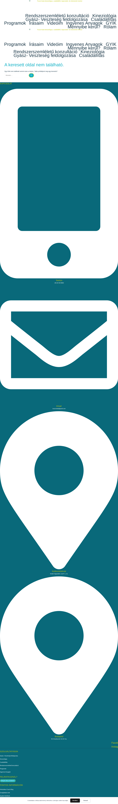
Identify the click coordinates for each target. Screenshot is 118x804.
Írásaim (36, 23)
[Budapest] (59, 733)
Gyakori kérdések (5, 796)
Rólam (110, 27)
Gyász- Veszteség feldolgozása (57, 19)
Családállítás (103, 19)
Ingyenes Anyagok (84, 23)
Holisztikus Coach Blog (6, 789)
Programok (15, 23)
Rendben (75, 800)
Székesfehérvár (59, 571)
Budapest (59, 736)
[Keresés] (31, 75)
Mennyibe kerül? (84, 27)
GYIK (111, 23)
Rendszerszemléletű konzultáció (57, 15)
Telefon (59, 280)
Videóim (55, 23)
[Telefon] (59, 277)
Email (59, 406)
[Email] (59, 403)
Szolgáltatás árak (5, 792)
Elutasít (85, 800)
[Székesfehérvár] (59, 568)
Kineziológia (104, 15)
